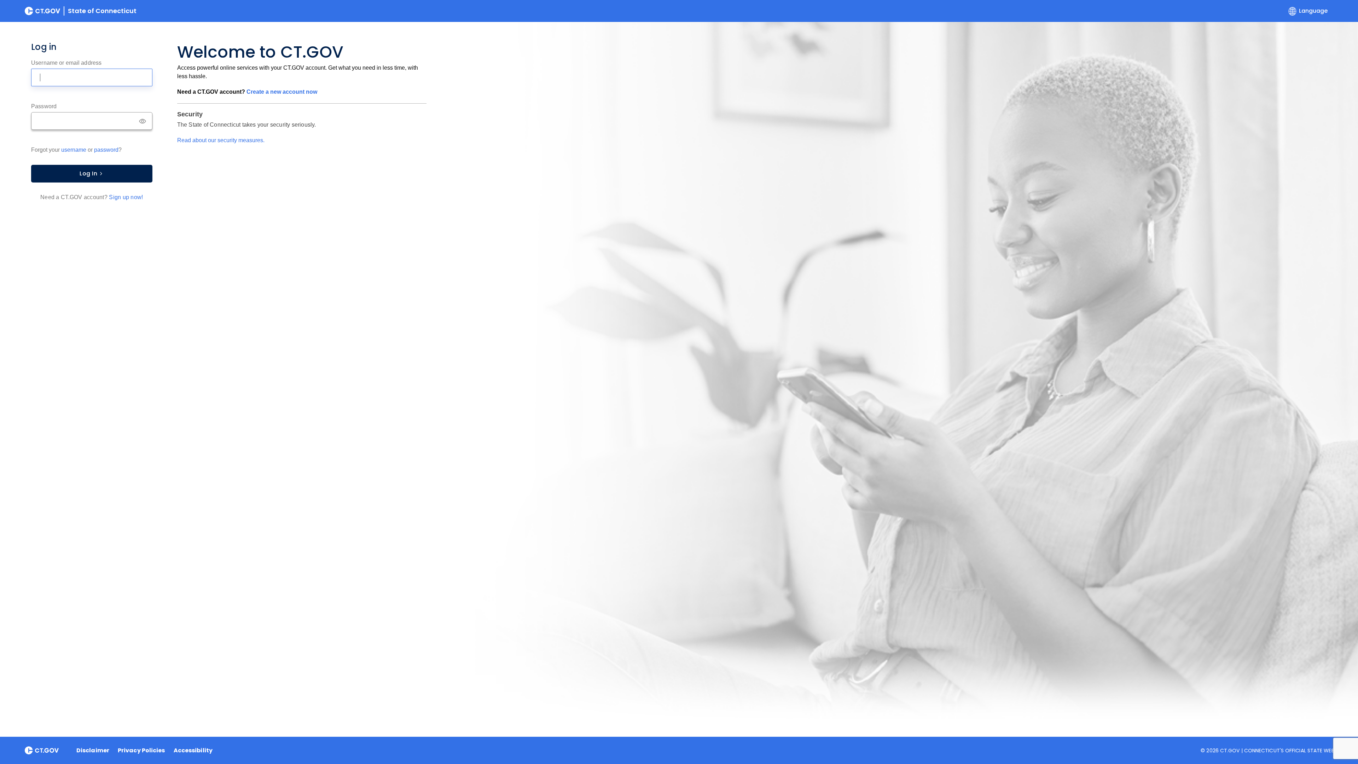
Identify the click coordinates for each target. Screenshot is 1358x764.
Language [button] (1313, 11)
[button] (145, 121)
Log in (89, 173)
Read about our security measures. (221, 140)
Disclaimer (92, 750)
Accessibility (193, 750)
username (73, 150)
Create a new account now (281, 92)
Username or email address (66, 63)
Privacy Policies (141, 750)
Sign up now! (126, 197)
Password (44, 106)
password (106, 150)
